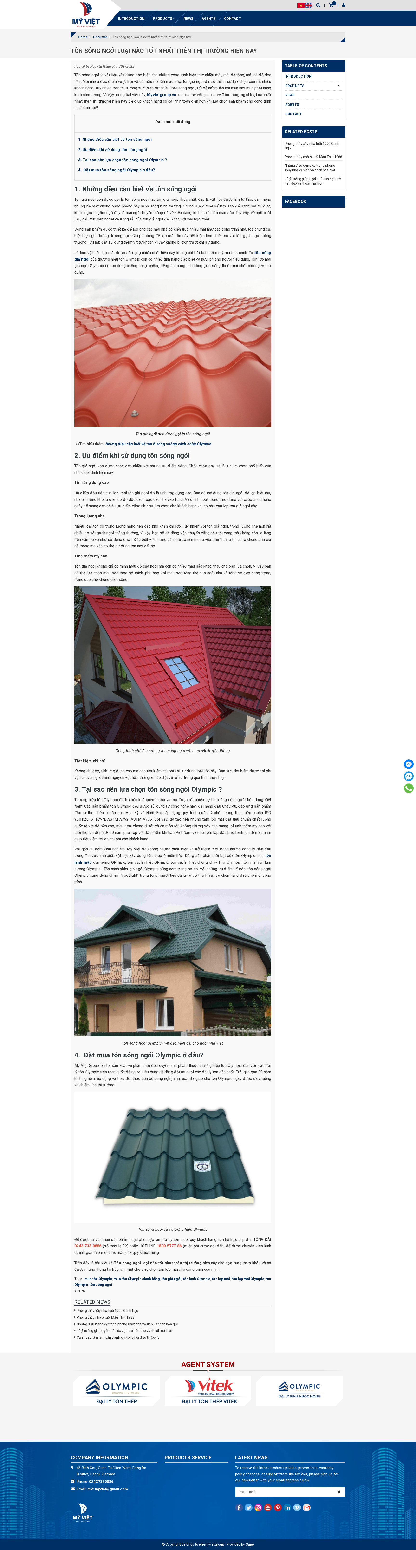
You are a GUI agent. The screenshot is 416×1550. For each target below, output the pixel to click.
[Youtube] (268, 1507)
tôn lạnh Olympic (196, 1279)
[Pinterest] (278, 1507)
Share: (79, 1290)
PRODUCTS (163, 18)
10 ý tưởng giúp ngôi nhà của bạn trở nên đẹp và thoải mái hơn (124, 1331)
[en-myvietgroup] (86, 14)
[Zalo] (409, 776)
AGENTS (209, 18)
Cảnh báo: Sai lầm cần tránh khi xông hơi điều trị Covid (118, 1337)
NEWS (188, 18)
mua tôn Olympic (98, 1279)
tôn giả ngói (171, 1279)
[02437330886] (409, 788)
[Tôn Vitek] (208, 1391)
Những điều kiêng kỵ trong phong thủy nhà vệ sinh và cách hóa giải (127, 1324)
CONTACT (232, 18)
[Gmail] (307, 1507)
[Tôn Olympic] (116, 1391)
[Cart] (331, 4)
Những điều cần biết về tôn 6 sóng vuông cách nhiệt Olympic (158, 444)
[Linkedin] (287, 1507)
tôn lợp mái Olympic (248, 1279)
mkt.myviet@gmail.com (107, 1489)
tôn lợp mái (221, 1279)
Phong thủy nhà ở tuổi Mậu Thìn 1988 (105, 1317)
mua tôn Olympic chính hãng (137, 1279)
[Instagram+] (258, 1507)
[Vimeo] (297, 1507)
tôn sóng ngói (100, 1285)
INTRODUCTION (131, 18)
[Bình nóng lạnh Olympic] (299, 1391)
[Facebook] (409, 764)
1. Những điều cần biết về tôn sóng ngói (115, 139)
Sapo (250, 1544)
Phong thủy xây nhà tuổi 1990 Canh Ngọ (107, 1311)
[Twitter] (249, 1507)
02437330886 (101, 1481)
